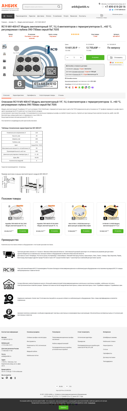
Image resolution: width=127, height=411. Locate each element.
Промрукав (81, 341)
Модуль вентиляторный (25, 22)
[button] (7, 16)
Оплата (48, 16)
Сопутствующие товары (47, 95)
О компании (57, 16)
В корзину (95, 57)
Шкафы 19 (12, 22)
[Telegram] (112, 9)
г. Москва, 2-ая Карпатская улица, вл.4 (113, 4)
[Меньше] (67, 57)
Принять (63, 407)
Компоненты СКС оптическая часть (36, 346)
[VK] (2, 378)
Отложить (118, 57)
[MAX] (7, 378)
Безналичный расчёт (71, 81)
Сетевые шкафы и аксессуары (37, 337)
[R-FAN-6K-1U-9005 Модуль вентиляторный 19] (111, 212)
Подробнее (91, 403)
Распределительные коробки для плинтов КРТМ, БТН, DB (88, 346)
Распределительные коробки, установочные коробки (62, 348)
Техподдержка (108, 361)
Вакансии (73, 16)
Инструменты (31, 341)
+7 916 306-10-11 (6, 345)
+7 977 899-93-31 (120, 10)
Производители (21, 16)
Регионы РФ (76, 74)
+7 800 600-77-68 (6, 350)
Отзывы (61, 95)
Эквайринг (68, 84)
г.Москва (76, 69)
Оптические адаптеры (85, 337)
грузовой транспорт (78, 71)
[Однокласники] (15, 378)
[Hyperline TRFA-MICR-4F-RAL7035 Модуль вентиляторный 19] (16, 212)
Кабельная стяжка (109, 341)
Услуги (66, 16)
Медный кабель (32, 351)
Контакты (82, 16)
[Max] (110, 9)
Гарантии (32, 16)
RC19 (10, 36)
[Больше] (81, 57)
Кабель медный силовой (60, 343)
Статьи (105, 349)
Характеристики (18, 95)
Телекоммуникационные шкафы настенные (62, 338)
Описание (6, 95)
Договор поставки (109, 357)
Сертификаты (31, 95)
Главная (4, 22)
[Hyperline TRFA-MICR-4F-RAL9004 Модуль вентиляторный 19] (48, 212)
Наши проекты (108, 345)
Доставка (40, 16)
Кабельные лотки (32, 355)
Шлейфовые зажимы (110, 337)
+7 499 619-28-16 (115, 6)
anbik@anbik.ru (80, 6)
